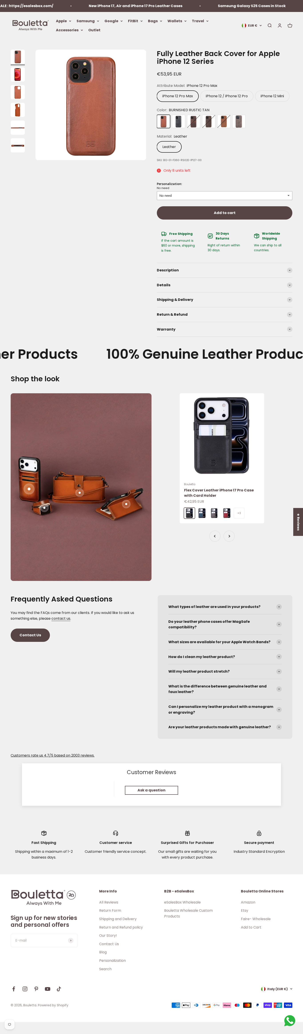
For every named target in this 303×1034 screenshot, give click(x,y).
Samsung (86, 20)
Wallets (174, 20)
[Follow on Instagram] (25, 989)
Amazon (248, 902)
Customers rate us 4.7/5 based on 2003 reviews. (52, 755)
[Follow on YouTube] (48, 989)
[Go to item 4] (18, 110)
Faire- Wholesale (256, 918)
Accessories (67, 30)
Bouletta (189, 484)
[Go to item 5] (18, 128)
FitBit (133, 20)
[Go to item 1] (18, 57)
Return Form (110, 910)
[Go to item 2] (18, 75)
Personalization (112, 960)
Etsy (244, 910)
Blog (103, 952)
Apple (61, 20)
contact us (60, 618)
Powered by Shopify (53, 1005)
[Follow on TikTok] (59, 989)
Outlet (94, 30)
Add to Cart (251, 927)
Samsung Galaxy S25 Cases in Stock (224, 5)
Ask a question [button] (151, 790)
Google (111, 20)
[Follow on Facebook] (14, 989)
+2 (239, 513)
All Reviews (108, 902)
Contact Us (30, 635)
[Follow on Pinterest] (36, 989)
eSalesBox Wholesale (182, 902)
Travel (198, 20)
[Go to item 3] (18, 93)
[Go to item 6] (18, 146)
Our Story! (108, 935)
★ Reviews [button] (298, 521)
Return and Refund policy (121, 927)
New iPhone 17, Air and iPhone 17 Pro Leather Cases (108, 5)
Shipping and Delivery (118, 918)
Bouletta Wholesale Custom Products (188, 913)
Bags (153, 20)
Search (105, 969)
